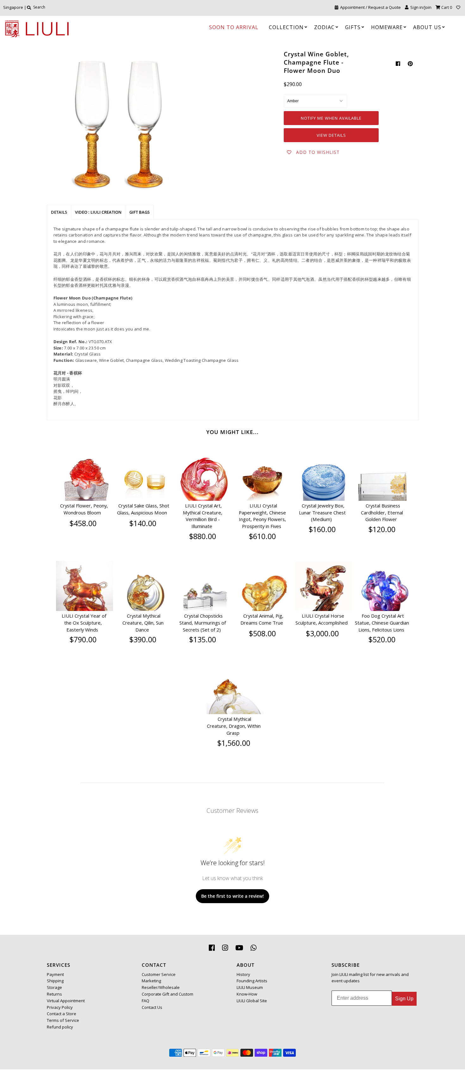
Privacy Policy (60, 1007)
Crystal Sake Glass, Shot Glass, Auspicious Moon (143, 509)
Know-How (247, 994)
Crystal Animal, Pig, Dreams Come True (261, 619)
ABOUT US (427, 27)
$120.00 (382, 529)
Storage (54, 987)
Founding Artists (252, 981)
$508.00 (262, 633)
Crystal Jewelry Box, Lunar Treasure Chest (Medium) (322, 512)
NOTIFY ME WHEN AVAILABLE (331, 118)
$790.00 (83, 639)
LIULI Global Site (252, 1000)
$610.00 (262, 536)
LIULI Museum (250, 987)
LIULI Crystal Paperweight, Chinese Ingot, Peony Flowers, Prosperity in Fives (262, 515)
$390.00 (142, 639)
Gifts (353, 27)
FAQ (145, 1000)
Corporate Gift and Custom (167, 994)
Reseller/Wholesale (161, 987)
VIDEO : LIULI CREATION (98, 212)
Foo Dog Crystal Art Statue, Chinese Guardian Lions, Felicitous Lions (382, 623)
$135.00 (202, 639)
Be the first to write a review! (232, 896)
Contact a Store (61, 1013)
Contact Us (152, 1007)
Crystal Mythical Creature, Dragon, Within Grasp (234, 726)
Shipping (55, 981)
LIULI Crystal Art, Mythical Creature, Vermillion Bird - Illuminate (202, 515)
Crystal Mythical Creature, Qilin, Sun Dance (143, 623)
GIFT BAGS (139, 212)
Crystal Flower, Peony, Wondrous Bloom (84, 509)
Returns (54, 994)
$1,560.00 (233, 743)
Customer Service (159, 974)
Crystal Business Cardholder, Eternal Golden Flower (382, 512)
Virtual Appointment (66, 1000)
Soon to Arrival (233, 27)
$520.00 (382, 639)
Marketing (151, 981)
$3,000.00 (322, 633)
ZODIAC (324, 27)
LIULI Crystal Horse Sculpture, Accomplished (321, 619)
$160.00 (322, 529)
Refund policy (60, 1027)
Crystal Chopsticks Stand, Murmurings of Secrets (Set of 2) (202, 623)
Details (59, 212)
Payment (55, 974)
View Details (331, 135)
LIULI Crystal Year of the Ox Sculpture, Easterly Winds (84, 623)
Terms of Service (63, 1020)
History (243, 974)
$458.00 (83, 523)
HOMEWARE (387, 27)
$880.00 (202, 536)
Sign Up (404, 998)
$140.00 (142, 523)
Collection (286, 27)
